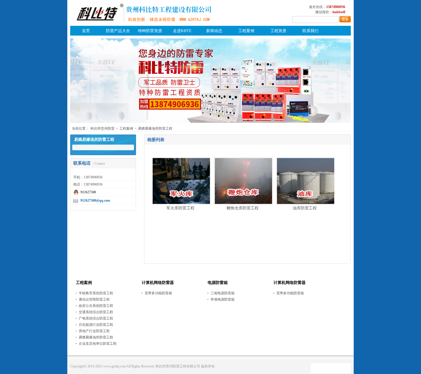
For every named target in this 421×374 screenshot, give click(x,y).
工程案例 (246, 31)
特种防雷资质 (150, 31)
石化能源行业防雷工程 (96, 325)
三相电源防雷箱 (222, 293)
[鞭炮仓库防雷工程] (243, 203)
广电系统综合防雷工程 (96, 318)
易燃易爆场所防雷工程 (155, 128)
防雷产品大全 (118, 31)
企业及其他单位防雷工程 (98, 344)
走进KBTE (182, 31)
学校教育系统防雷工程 (96, 293)
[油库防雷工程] (305, 203)
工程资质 (278, 31)
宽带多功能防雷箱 (158, 293)
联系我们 (310, 31)
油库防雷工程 (305, 208)
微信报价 (322, 12)
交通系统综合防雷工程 (96, 312)
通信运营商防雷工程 (94, 299)
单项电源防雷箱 (222, 299)
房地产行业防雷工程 (94, 331)
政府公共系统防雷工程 (96, 306)
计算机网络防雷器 (158, 282)
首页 (86, 31)
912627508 (88, 192)
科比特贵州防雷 (103, 128)
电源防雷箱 (218, 282)
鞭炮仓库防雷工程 (243, 208)
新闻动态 (214, 31)
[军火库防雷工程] (181, 203)
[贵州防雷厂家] (142, 25)
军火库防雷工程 (180, 208)
